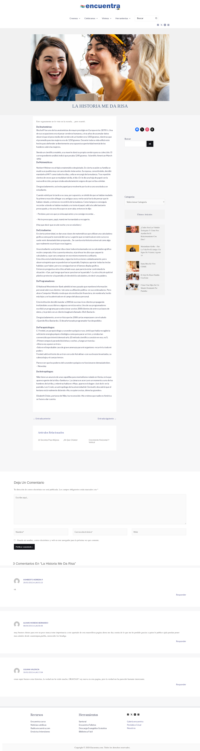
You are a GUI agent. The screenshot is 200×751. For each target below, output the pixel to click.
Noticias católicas (38, 725)
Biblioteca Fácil (86, 731)
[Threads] (165, 25)
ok (150, 143)
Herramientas (121, 18)
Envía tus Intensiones (40, 731)
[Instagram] (168, 25)
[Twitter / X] (131, 714)
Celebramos (89, 18)
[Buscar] (156, 18)
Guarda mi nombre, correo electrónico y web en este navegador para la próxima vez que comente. (58, 540)
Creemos (74, 18)
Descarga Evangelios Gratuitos (93, 728)
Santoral (82, 721)
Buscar (128, 138)
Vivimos (105, 18)
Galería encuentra (135, 721)
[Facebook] (158, 25)
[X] (161, 25)
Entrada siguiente (107, 418)
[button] (79, 18)
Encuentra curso (38, 721)
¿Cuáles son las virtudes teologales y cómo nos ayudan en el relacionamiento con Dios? (150, 233)
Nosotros (131, 728)
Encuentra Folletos (87, 725)
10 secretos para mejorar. (48, 440)
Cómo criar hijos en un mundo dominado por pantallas (150, 288)
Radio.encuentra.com (40, 728)
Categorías (129, 196)
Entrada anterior (42, 418)
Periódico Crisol (134, 725)
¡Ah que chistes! (70, 440)
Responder (181, 594)
